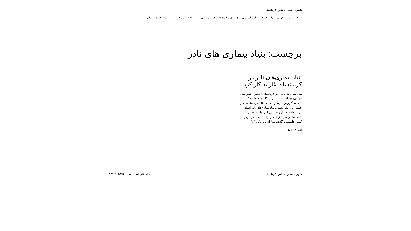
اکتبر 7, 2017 (294, 129)
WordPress (116, 173)
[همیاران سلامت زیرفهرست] (220, 17)
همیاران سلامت (229, 17)
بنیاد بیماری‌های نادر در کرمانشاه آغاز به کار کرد (273, 81)
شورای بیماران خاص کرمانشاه (284, 9)
